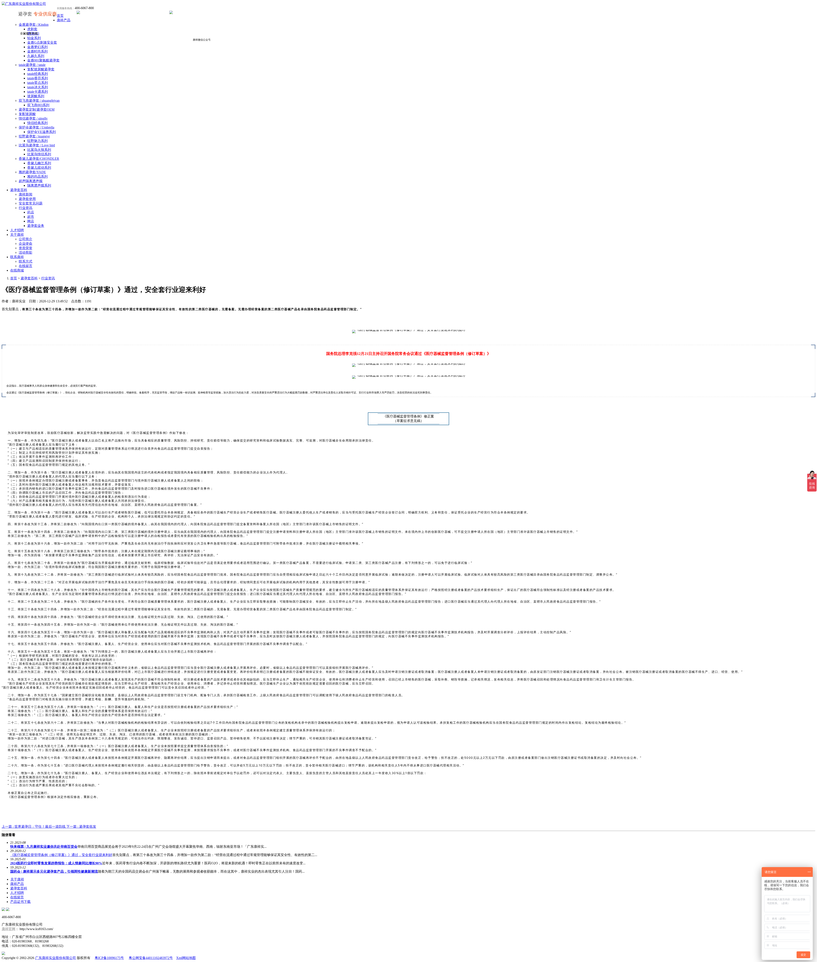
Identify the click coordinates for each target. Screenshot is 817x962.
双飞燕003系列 (38, 105)
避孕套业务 (35, 225)
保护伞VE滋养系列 (41, 132)
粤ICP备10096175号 (109, 958)
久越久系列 (35, 56)
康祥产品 (63, 20)
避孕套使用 (27, 199)
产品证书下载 (20, 901)
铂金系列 (34, 38)
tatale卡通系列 (37, 91)
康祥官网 (8, 929)
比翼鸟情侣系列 (39, 154)
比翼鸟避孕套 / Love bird (37, 145)
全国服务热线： (66, 8)
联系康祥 (17, 257)
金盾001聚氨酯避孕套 (43, 60)
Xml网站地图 (186, 958)
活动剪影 (25, 252)
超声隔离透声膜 (31, 181)
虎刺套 (32, 29)
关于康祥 (17, 234)
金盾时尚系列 (37, 51)
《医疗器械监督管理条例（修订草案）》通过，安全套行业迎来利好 (61, 855)
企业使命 (25, 243)
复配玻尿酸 (27, 114)
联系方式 (25, 261)
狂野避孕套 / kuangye (34, 136)
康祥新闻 (25, 194)
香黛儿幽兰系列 (39, 163)
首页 (60, 15)
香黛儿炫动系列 (39, 167)
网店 (30, 221)
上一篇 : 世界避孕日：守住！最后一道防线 (34, 826)
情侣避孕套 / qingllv (33, 118)
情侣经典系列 (37, 123)
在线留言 (25, 266)
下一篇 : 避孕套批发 (81, 826)
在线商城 (17, 270)
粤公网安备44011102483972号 (151, 958)
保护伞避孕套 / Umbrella (36, 127)
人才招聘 (17, 230)
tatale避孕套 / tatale (32, 65)
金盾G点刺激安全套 (42, 42)
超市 (30, 217)
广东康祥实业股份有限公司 (55, 958)
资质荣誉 (25, 248)
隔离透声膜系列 (39, 185)
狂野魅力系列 (37, 141)
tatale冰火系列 (37, 87)
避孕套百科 (18, 190)
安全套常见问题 (31, 203)
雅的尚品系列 (37, 176)
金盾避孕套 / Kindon (34, 24)
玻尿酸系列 (35, 96)
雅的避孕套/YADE (32, 172)
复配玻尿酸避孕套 (40, 69)
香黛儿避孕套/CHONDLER (39, 158)
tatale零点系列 (37, 82)
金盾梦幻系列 (37, 47)
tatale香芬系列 (37, 78)
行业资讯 (25, 208)
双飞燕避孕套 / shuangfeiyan (39, 100)
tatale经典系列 (37, 74)
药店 (30, 212)
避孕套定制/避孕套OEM (36, 109)
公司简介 (25, 239)
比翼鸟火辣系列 (39, 150)
